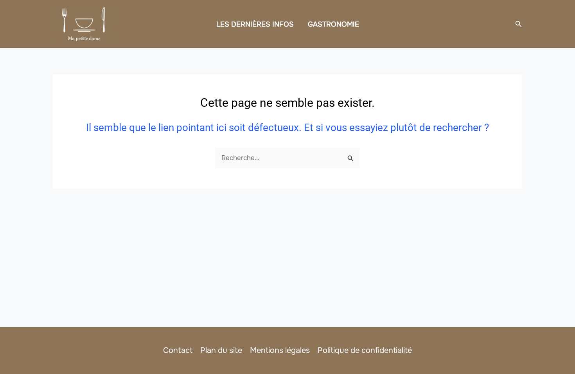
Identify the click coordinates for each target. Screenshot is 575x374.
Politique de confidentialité (365, 350)
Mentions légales (280, 350)
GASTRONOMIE (333, 24)
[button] (518, 24)
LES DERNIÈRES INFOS (255, 24)
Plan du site (221, 350)
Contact (177, 350)
